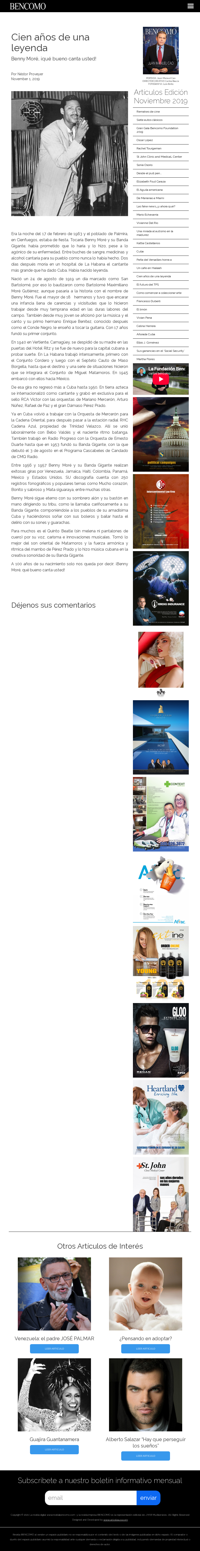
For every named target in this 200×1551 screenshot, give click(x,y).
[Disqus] (69, 681)
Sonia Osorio (144, 165)
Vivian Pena (144, 317)
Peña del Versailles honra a (154, 259)
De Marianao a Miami (150, 198)
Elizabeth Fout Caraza (151, 181)
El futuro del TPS (148, 284)
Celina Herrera (146, 326)
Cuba (140, 251)
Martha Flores (146, 359)
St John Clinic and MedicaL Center (159, 156)
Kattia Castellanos (148, 243)
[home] (23, 5)
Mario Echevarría (147, 214)
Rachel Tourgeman (149, 148)
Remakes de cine (148, 111)
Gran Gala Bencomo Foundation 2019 (157, 130)
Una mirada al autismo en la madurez (155, 233)
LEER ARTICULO (54, 1348)
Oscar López (145, 140)
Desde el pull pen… (149, 173)
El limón (142, 309)
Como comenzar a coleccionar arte (159, 293)
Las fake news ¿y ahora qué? (156, 206)
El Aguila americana (150, 189)
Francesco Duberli (148, 301)
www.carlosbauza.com (115, 1519)
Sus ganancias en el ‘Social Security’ (161, 351)
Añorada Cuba (146, 334)
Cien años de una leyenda (154, 276)
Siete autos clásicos (149, 120)
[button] (190, 6)
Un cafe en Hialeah (149, 268)
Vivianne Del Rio (147, 223)
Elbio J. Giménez (148, 342)
